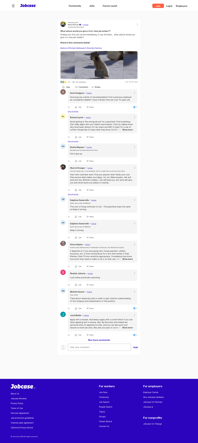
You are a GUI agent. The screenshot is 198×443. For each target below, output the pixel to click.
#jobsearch (81, 48)
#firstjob (72, 48)
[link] (66, 87)
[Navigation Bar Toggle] (13, 6)
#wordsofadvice (94, 48)
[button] (13, 5)
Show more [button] (127, 130)
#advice (64, 48)
